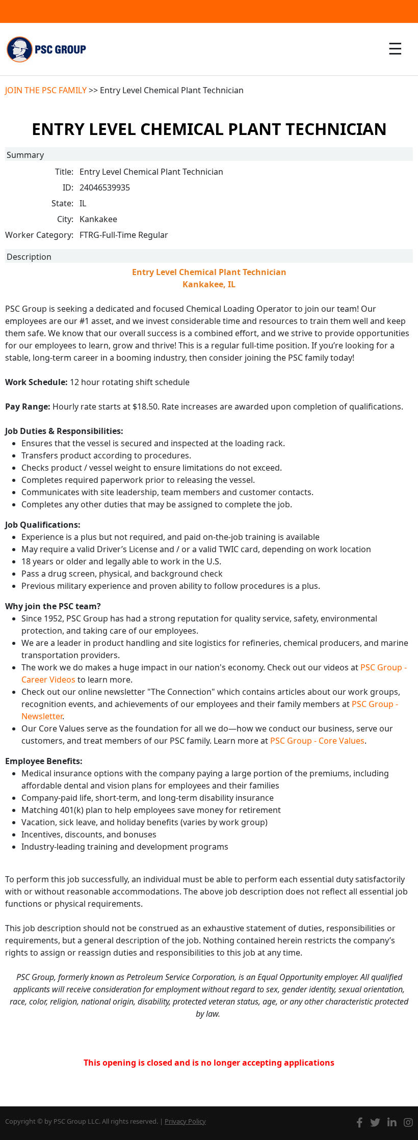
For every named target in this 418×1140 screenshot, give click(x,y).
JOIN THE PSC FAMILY (46, 90)
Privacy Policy (185, 1121)
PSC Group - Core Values (317, 740)
